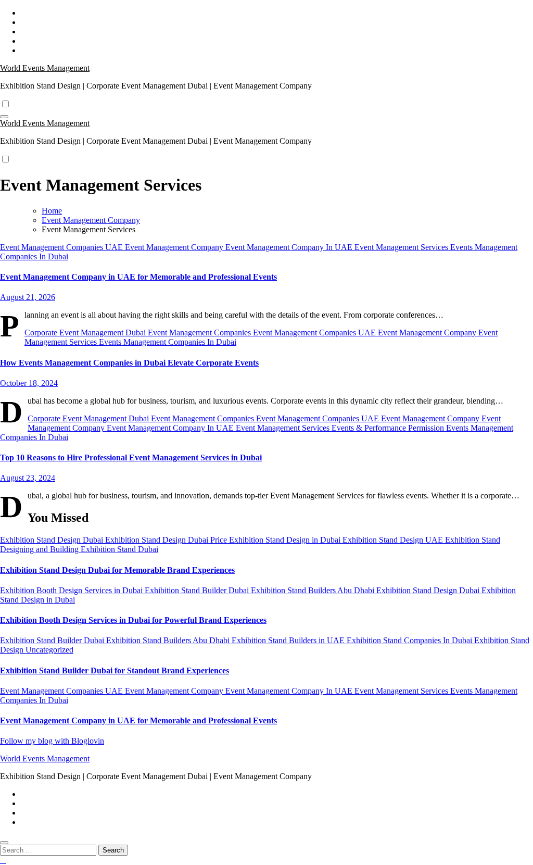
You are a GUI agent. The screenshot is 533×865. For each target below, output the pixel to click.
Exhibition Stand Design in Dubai (285, 539)
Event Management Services (402, 247)
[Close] (4, 842)
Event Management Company (175, 247)
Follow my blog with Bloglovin (52, 740)
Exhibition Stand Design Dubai (52, 539)
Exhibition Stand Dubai (119, 549)
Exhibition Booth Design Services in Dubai (72, 590)
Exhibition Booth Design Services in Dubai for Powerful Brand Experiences (133, 620)
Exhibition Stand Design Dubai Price (167, 539)
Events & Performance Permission (389, 427)
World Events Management (45, 68)
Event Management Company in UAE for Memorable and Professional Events (138, 276)
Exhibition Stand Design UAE (393, 539)
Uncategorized (49, 649)
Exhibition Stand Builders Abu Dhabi (313, 590)
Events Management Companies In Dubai (167, 341)
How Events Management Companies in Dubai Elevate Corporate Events (129, 362)
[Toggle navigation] (4, 116)
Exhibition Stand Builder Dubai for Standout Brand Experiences (114, 670)
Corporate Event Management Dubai (86, 332)
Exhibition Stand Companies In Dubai (410, 640)
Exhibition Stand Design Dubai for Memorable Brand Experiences (117, 570)
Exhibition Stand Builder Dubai (198, 590)
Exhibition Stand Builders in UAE (289, 640)
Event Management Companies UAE (62, 247)
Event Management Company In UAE (289, 247)
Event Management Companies (200, 332)
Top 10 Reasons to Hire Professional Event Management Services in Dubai (131, 457)
